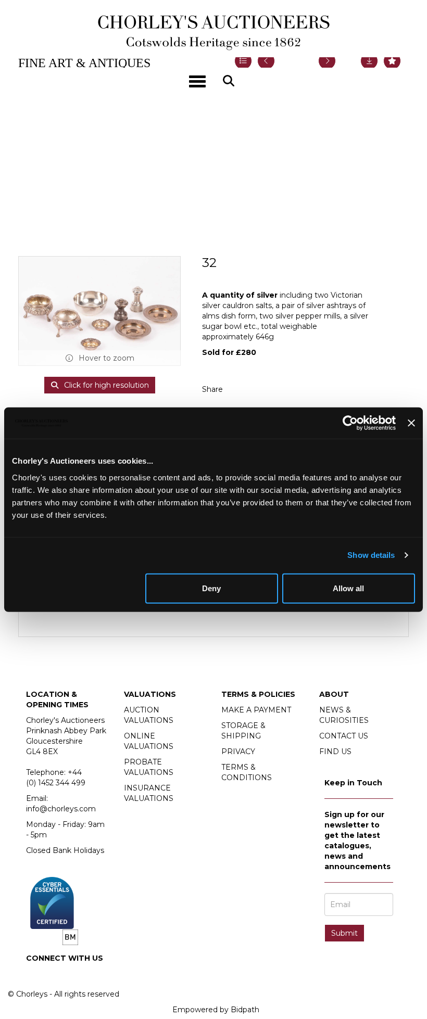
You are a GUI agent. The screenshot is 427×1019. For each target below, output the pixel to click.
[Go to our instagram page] (261, 389)
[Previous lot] (266, 61)
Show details (371, 555)
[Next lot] (327, 61)
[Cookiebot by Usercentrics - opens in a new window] (350, 423)
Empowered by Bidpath (215, 1009)
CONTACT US (343, 736)
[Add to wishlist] (392, 61)
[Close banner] (411, 423)
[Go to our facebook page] (36, 975)
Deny (211, 587)
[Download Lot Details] (369, 61)
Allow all (348, 587)
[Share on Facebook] (240, 389)
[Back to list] (243, 61)
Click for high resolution (105, 385)
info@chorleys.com (61, 808)
